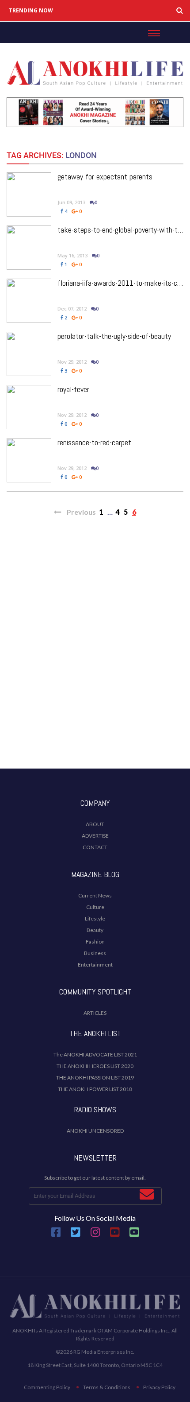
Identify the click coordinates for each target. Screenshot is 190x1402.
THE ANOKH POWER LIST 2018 (95, 1089)
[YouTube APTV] (115, 1235)
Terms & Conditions (106, 1387)
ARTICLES (95, 1013)
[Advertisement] (95, 658)
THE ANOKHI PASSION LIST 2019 (95, 1077)
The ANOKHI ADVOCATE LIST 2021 (95, 1054)
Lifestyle (95, 918)
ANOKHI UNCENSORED (95, 1130)
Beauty (95, 930)
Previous (80, 512)
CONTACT (95, 847)
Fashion (95, 941)
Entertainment (95, 964)
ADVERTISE (95, 835)
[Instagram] (95, 1235)
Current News (95, 895)
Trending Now (31, 10)
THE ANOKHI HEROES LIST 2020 (95, 1066)
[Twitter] (75, 1235)
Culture (95, 907)
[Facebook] (56, 1235)
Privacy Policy (159, 1387)
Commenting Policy (47, 1387)
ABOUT (95, 824)
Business (95, 953)
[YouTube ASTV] (134, 1235)
